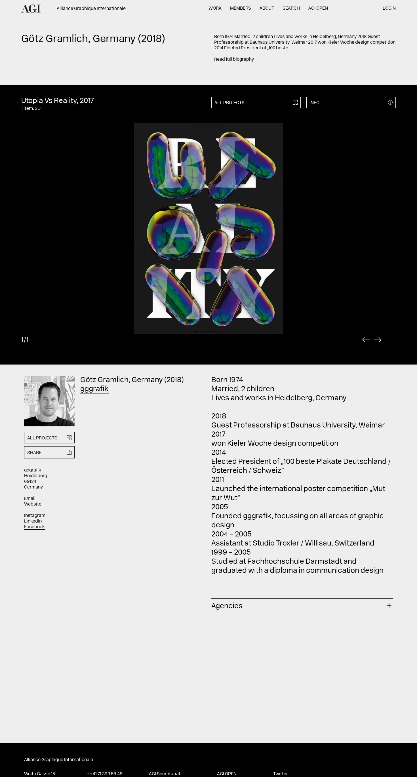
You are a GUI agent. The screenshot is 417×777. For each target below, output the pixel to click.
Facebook (34, 527)
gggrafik (94, 389)
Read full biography (234, 59)
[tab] (302, 605)
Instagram (34, 515)
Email (29, 498)
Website (32, 504)
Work (215, 8)
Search (291, 8)
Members (240, 8)
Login (389, 8)
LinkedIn (33, 521)
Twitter (280, 774)
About (267, 8)
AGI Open (318, 8)
